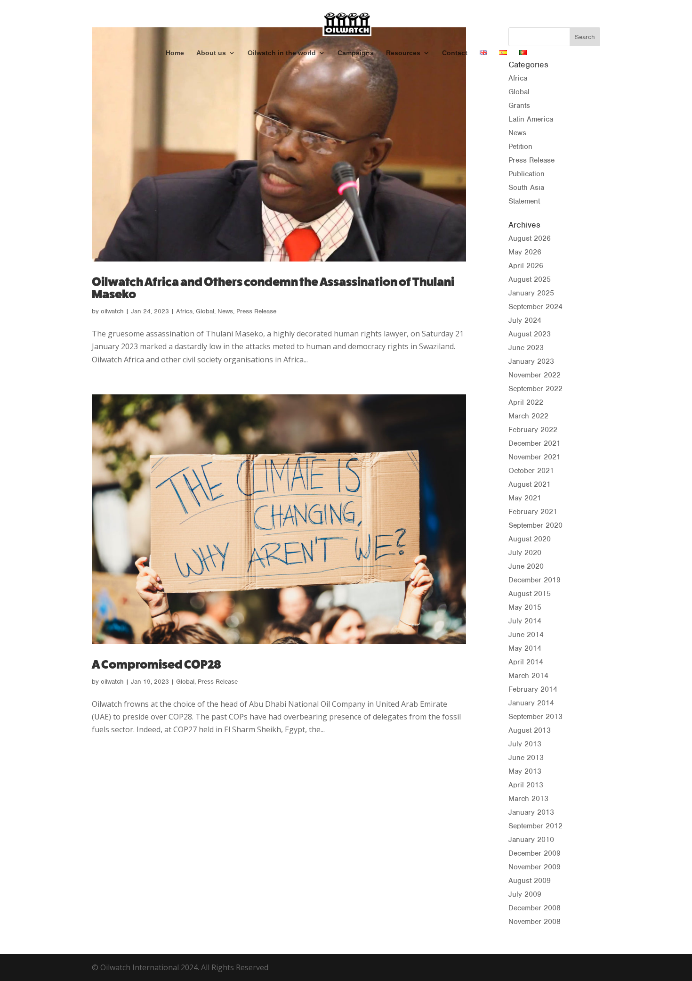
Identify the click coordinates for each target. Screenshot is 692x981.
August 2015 (529, 593)
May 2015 (524, 607)
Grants (519, 105)
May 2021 (524, 498)
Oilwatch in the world (282, 53)
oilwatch (112, 311)
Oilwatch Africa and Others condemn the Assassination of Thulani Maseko (273, 288)
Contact (454, 53)
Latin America (530, 119)
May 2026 (524, 252)
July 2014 (524, 621)
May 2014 (524, 648)
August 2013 (529, 730)
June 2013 (526, 757)
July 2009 (524, 894)
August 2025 (529, 279)
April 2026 (525, 265)
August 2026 (529, 238)
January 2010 (531, 839)
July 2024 (524, 320)
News (225, 311)
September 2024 (535, 306)
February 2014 (532, 689)
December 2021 (534, 443)
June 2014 (526, 634)
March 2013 (528, 798)
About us (211, 53)
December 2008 (534, 908)
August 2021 (529, 484)
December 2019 (534, 580)
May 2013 (524, 771)
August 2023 (529, 334)
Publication (526, 174)
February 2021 (532, 511)
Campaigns (356, 53)
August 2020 (529, 539)
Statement (524, 201)
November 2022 (534, 375)
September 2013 (535, 716)
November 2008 (534, 921)
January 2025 (531, 293)
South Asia (526, 187)
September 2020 (535, 525)
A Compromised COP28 (156, 664)
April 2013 (525, 785)
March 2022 (528, 416)
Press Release (256, 311)
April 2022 (525, 402)
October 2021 (531, 470)
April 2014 (525, 662)
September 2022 (535, 388)
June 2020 (526, 566)
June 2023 (526, 347)
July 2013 (524, 744)
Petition (520, 146)
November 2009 (534, 867)
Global (205, 311)
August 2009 (529, 880)
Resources (403, 53)
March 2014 (528, 675)
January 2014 (531, 703)
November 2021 (534, 457)
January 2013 (531, 812)
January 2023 (531, 361)
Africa (184, 311)
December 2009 (534, 853)
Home (175, 53)
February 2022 (532, 429)
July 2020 (524, 552)
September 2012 (535, 826)
